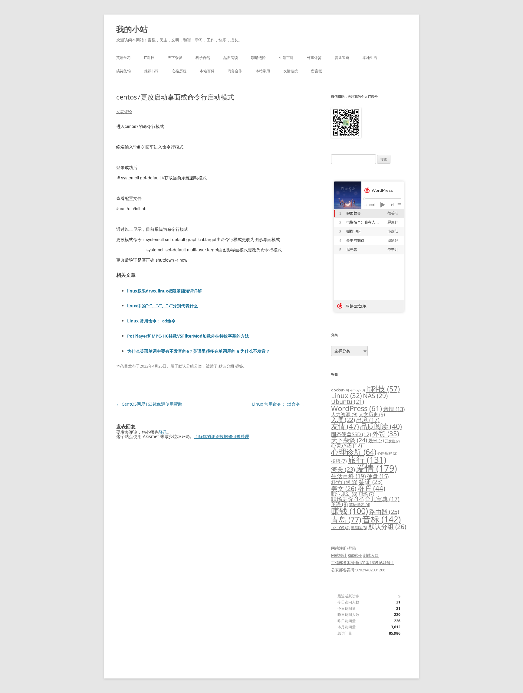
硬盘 (378, 476)
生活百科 (286, 57)
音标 (381, 519)
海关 (343, 469)
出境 (368, 420)
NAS (375, 395)
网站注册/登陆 (343, 548)
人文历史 (372, 414)
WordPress (356, 408)
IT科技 (149, 57)
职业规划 (344, 494)
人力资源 (344, 414)
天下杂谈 (175, 57)
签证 (371, 482)
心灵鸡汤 (346, 445)
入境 (343, 420)
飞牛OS (340, 527)
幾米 (376, 440)
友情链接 (290, 71)
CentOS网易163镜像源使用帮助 (149, 404)
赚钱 (349, 510)
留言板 (316, 71)
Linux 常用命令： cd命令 (278, 404)
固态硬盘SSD (351, 434)
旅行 (367, 459)
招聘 (339, 461)
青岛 (346, 519)
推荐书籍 (151, 71)
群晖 (371, 488)
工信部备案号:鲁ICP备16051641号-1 (362, 562)
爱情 (376, 468)
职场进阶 (258, 57)
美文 (343, 488)
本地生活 (370, 57)
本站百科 (207, 71)
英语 (339, 504)
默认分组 (186, 366)
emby (357, 389)
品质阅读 (230, 57)
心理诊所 (353, 452)
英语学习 (123, 57)
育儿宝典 (342, 57)
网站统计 (339, 555)
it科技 (383, 389)
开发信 (392, 441)
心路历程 (179, 71)
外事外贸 (314, 57)
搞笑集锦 (123, 71)
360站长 (355, 555)
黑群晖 (359, 527)
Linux (346, 395)
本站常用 (262, 71)
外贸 (385, 433)
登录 (163, 432)
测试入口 (371, 555)
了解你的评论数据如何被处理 (221, 436)
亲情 (394, 409)
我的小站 (132, 29)
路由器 (384, 511)
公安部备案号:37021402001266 (358, 570)
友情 (345, 426)
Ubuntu (347, 401)
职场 (366, 494)
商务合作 (235, 71)
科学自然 (203, 57)
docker (340, 390)
